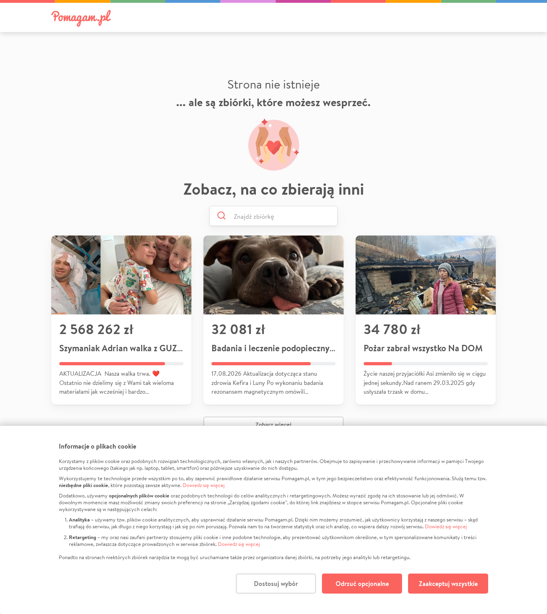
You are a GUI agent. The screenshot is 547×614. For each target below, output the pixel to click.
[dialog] (273, 520)
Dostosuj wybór (276, 583)
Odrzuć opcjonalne (362, 583)
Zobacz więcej (273, 424)
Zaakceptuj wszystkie (448, 583)
